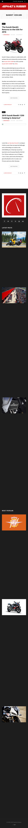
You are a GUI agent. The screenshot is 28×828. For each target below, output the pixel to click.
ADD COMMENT (19, 120)
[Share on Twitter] (20, 104)
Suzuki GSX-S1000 (9, 61)
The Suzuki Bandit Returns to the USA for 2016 (12, 29)
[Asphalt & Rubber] (14, 6)
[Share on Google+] (22, 104)
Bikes (3, 23)
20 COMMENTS (19, 34)
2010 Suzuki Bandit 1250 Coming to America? (13, 116)
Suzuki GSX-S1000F (7, 63)
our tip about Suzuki (13, 143)
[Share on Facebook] (18, 104)
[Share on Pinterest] (24, 104)
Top (14, 824)
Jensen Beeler (6, 34)
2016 (16, 63)
